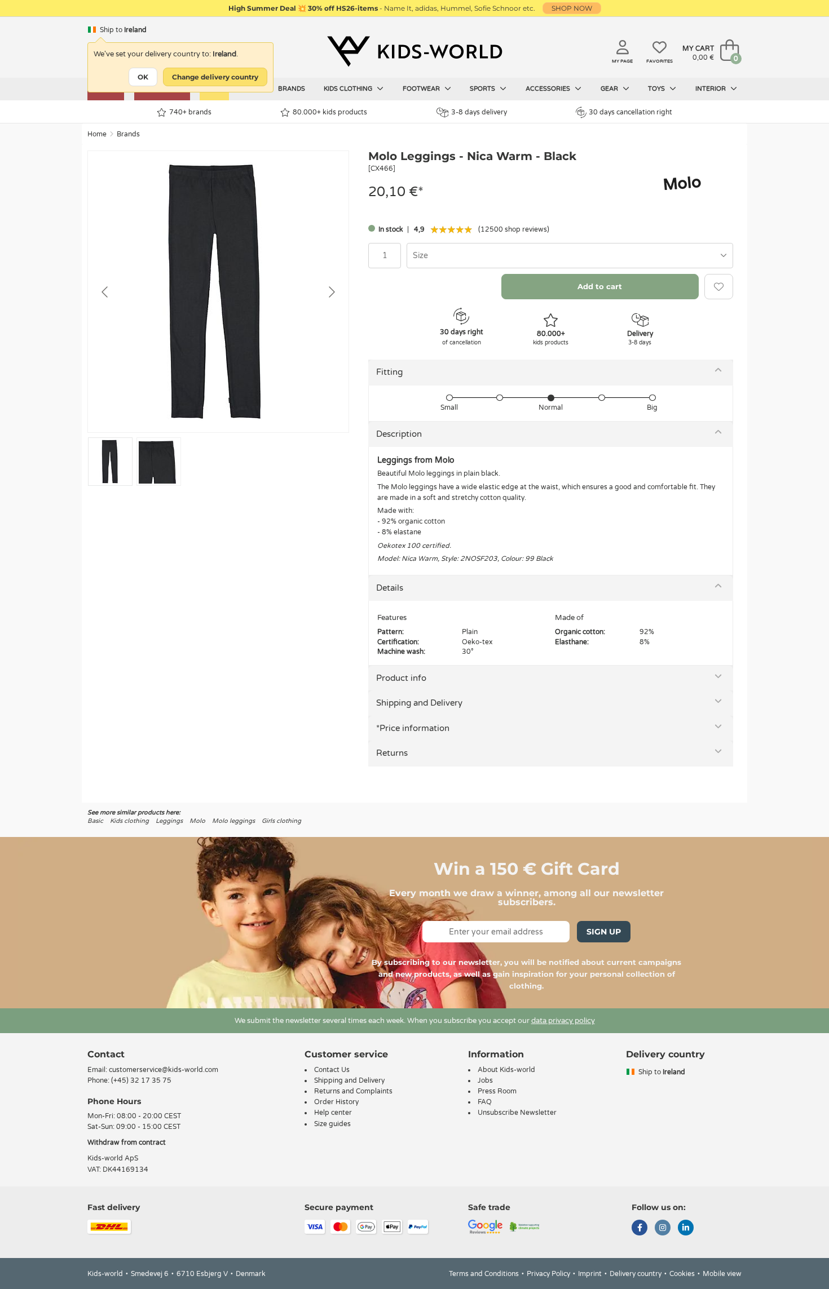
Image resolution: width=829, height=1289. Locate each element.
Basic (95, 821)
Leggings (169, 821)
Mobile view (722, 1274)
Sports (483, 88)
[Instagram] (663, 1229)
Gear (610, 88)
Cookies (682, 1274)
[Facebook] (639, 1229)
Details (389, 588)
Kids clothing (349, 88)
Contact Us (332, 1070)
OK (143, 77)
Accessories (549, 88)
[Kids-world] (414, 51)
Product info (401, 678)
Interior (711, 88)
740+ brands (190, 112)
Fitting (389, 372)
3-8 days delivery (479, 112)
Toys (657, 88)
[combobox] (570, 255)
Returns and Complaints (353, 1091)
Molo (197, 821)
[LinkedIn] (686, 1229)
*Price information (412, 728)
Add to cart (599, 286)
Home (97, 134)
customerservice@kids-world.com (163, 1070)
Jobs (485, 1080)
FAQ (485, 1102)
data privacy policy (563, 1020)
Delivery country (636, 1274)
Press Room (497, 1091)
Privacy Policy (548, 1274)
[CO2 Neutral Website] (525, 1226)
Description (399, 434)
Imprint (590, 1274)
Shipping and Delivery (419, 703)
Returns (392, 753)
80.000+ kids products (330, 112)
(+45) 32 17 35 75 (141, 1080)
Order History (336, 1102)
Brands (291, 88)
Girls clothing (281, 821)
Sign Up (604, 932)
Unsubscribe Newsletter (517, 1113)
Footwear (422, 88)
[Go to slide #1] (110, 461)
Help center (333, 1113)
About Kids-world (506, 1070)
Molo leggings (233, 821)
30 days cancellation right (630, 112)
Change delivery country (215, 77)
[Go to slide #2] (158, 461)
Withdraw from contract (126, 1142)
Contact (106, 1054)
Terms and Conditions (484, 1274)
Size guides (332, 1124)
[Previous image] (105, 292)
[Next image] (331, 292)
